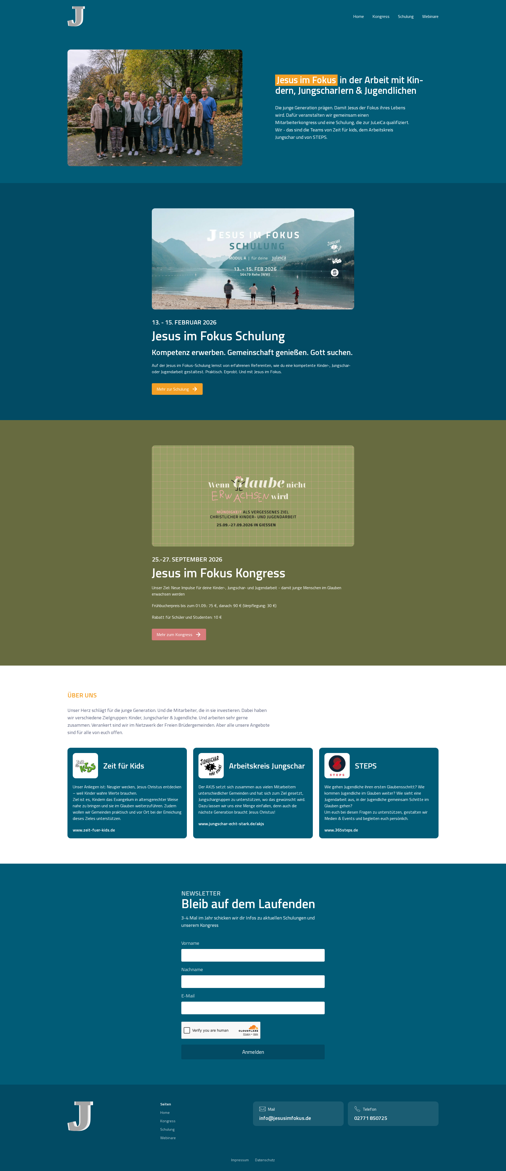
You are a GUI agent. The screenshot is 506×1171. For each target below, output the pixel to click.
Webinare (430, 16)
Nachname (192, 969)
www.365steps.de (341, 830)
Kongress (381, 16)
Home (358, 16)
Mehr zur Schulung (173, 389)
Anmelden (253, 1052)
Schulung (406, 16)
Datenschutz (265, 1160)
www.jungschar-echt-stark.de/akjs (231, 823)
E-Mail (188, 995)
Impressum (240, 1160)
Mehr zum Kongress (174, 634)
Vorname (190, 943)
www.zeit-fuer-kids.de (94, 830)
